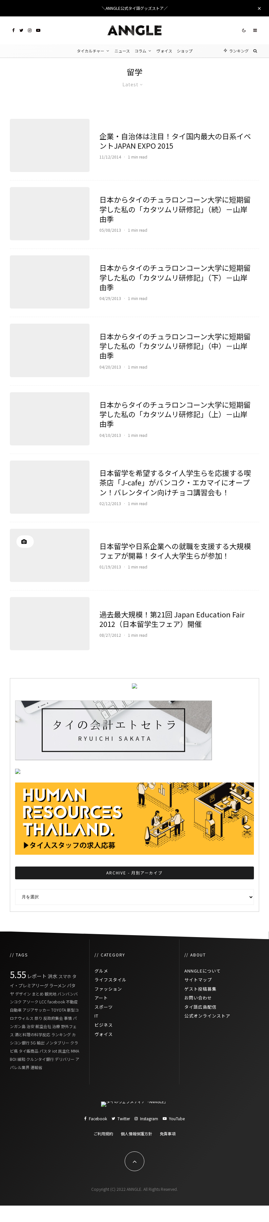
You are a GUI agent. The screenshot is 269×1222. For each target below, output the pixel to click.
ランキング (61, 1034)
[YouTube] (38, 30)
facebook (56, 1001)
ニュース (122, 51)
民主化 (64, 1051)
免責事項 (168, 1133)
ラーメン (57, 985)
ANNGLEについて (202, 971)
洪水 (52, 976)
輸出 (41, 1042)
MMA (75, 1051)
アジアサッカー (36, 1010)
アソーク (30, 1001)
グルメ (101, 971)
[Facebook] (13, 30)
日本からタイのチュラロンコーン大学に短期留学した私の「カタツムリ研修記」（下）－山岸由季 (175, 277)
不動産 (72, 1001)
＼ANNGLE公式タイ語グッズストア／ (135, 8)
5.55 (18, 974)
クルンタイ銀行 (40, 1059)
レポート (37, 976)
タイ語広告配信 (200, 1007)
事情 (68, 1018)
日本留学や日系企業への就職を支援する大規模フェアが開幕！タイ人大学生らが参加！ (175, 551)
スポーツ (103, 1007)
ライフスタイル (110, 979)
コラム (140, 51)
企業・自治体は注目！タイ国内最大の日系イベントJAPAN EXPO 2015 (175, 141)
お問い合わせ (198, 998)
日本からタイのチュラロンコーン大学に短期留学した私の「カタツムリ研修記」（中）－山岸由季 (175, 346)
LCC (43, 1001)
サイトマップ (198, 979)
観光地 (50, 994)
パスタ (45, 1051)
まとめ (38, 994)
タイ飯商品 (28, 1051)
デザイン (23, 994)
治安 (30, 1026)
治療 (56, 1026)
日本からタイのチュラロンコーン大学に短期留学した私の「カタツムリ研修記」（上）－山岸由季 (175, 414)
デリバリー (64, 1059)
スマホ (64, 976)
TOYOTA (58, 1010)
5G (33, 1042)
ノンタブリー (57, 1042)
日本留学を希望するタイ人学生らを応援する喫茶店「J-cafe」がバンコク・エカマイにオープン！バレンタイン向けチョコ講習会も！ (175, 482)
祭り (38, 1018)
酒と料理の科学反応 (32, 1034)
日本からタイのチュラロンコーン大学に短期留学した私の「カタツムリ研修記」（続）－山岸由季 (175, 209)
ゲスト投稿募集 (200, 989)
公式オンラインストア (207, 1016)
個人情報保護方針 (136, 1133)
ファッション (108, 989)
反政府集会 (53, 1018)
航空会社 (43, 1026)
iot (54, 1051)
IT (96, 1016)
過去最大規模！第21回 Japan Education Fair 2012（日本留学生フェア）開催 (172, 619)
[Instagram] (30, 30)
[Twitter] (21, 30)
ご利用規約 (103, 1133)
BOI (13, 1059)
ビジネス (103, 1025)
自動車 (16, 1010)
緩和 (21, 1059)
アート (101, 998)
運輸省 (36, 1067)
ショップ (185, 51)
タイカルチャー (90, 51)
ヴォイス (164, 51)
